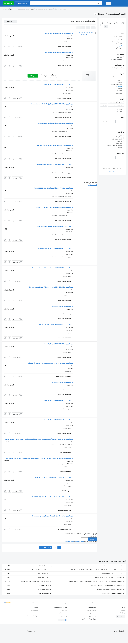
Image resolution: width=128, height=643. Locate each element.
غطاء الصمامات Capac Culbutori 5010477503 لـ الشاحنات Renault (52, 268)
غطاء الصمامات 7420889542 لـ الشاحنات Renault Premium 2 (54, 207)
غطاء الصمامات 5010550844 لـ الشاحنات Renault (58, 420)
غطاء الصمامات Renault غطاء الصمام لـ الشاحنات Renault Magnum (52, 497)
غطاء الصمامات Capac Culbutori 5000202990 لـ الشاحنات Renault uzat (51, 287)
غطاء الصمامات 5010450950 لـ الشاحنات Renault (58, 400)
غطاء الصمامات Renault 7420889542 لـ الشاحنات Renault (55, 324)
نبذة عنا (123, 607)
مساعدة (123, 610)
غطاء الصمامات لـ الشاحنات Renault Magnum (112, 573)
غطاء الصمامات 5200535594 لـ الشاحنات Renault (58, 344)
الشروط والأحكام (92, 607)
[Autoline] (119, 3)
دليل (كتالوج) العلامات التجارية (88, 619)
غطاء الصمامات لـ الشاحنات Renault (62, 306)
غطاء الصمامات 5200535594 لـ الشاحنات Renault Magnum (55, 226)
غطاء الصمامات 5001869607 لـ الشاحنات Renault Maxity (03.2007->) (52, 104)
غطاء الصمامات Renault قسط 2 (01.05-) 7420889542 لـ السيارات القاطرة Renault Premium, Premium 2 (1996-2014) (37, 458)
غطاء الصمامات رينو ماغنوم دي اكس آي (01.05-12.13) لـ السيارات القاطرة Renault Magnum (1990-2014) (96, 581)
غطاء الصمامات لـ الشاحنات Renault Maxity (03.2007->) (109, 577)
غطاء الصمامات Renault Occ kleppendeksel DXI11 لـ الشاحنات (107, 585)
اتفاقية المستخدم (69, 541)
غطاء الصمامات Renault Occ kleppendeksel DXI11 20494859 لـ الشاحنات (50, 363)
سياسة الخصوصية (79, 541)
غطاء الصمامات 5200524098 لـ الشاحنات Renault (58, 85)
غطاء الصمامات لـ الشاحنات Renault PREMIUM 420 (110, 589)
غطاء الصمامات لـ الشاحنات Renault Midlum (113, 593)
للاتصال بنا (122, 613)
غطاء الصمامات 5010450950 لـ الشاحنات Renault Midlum (55, 248)
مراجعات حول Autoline (90, 616)
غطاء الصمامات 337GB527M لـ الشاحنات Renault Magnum (55, 164)
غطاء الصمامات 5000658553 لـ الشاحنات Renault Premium (55, 145)
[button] (9, 46)
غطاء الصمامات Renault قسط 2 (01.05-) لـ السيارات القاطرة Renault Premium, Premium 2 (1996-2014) (96, 569)
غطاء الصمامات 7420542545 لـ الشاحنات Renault (58, 33)
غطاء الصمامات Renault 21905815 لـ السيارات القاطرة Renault (54, 477)
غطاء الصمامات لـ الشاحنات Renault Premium (112, 565)
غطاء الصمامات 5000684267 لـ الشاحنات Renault (58, 52)
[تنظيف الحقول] (100, 25)
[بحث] (101, 3)
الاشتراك (92, 539)
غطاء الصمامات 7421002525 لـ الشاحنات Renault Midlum (55, 123)
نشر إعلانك (33, 75)
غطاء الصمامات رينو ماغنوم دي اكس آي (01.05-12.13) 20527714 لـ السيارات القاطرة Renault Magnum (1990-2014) (38, 439)
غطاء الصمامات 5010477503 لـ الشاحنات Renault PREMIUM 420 (53, 188)
